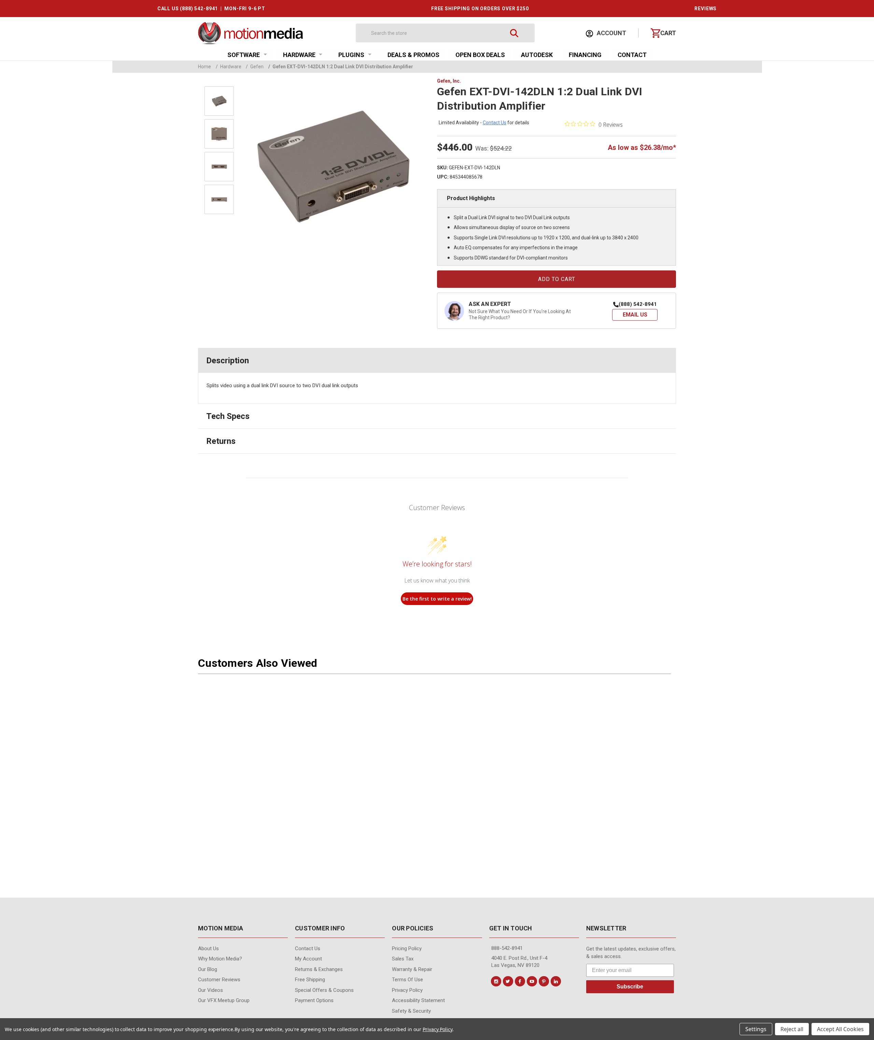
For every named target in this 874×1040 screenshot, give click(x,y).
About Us (208, 948)
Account (610, 33)
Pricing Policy (407, 948)
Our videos (210, 990)
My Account (308, 959)
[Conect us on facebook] (520, 981)
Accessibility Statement (418, 1000)
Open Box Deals (480, 54)
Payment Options (314, 1000)
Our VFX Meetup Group (224, 1000)
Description (227, 360)
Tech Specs (228, 416)
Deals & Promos (413, 54)
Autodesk (537, 54)
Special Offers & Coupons (324, 990)
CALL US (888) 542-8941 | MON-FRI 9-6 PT (211, 8)
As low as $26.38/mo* (642, 147)
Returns (221, 441)
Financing (585, 54)
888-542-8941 (507, 948)
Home (204, 66)
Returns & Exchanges (319, 969)
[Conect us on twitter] (508, 981)
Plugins (351, 54)
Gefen (255, 66)
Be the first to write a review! (437, 598)
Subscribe (630, 986)
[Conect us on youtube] (532, 981)
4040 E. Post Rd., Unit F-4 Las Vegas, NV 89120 (519, 961)
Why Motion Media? (220, 959)
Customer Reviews (219, 979)
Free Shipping (310, 979)
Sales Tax (402, 959)
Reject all (791, 1029)
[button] (635, 315)
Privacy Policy (437, 1029)
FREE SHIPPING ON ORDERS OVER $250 (480, 8)
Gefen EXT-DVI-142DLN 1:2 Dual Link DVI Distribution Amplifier (340, 66)
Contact (632, 54)
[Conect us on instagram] (496, 981)
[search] (514, 33)
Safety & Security (411, 1011)
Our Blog (207, 969)
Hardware (299, 54)
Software (243, 54)
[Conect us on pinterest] (544, 981)
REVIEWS (705, 8)
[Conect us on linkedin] (556, 981)
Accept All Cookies (840, 1029)
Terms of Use (407, 979)
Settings (755, 1029)
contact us (494, 122)
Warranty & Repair (412, 969)
